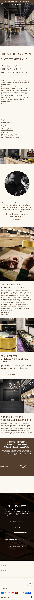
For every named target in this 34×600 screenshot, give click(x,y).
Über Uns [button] (3, 570)
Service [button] (3, 575)
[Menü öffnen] (3, 4)
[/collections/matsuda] (10, 466)
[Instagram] (5, 597)
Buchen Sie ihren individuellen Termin (11, 137)
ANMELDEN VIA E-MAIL (17, 527)
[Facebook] (2, 597)
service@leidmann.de (7, 130)
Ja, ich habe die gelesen (18, 532)
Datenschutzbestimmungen (20, 532)
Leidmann (4, 595)
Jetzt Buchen (12, 374)
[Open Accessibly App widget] (17, 490)
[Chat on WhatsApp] (29, 583)
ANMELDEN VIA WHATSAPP (17, 546)
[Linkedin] (8, 597)
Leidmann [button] (3, 565)
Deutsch (5, 588)
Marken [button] (3, 579)
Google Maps (4, 126)
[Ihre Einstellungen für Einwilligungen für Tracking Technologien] (31, 597)
